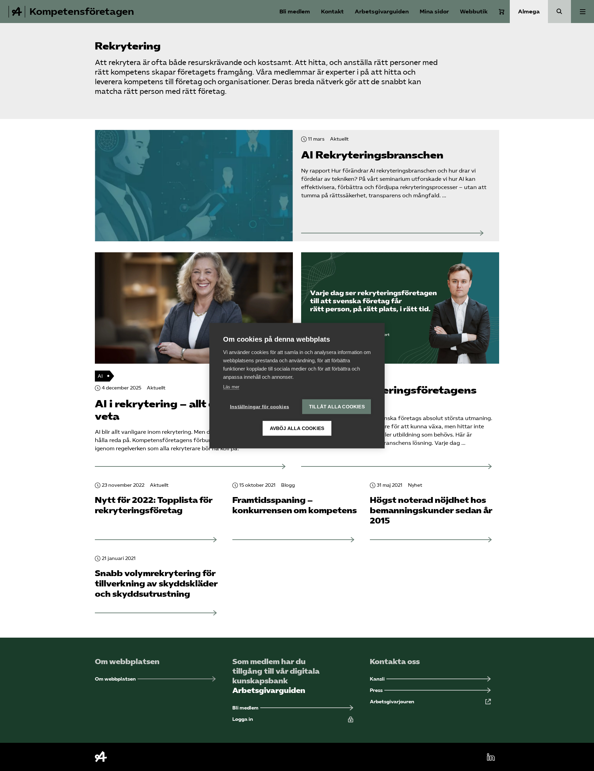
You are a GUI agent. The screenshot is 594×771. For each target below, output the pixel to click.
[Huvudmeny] (582, 11)
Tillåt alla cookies (337, 406)
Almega (529, 11)
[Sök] (559, 11)
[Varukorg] (501, 11)
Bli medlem (294, 11)
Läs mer (231, 386)
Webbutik (474, 11)
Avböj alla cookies (297, 428)
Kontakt (332, 11)
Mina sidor (434, 11)
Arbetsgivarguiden (382, 11)
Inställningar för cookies (259, 406)
